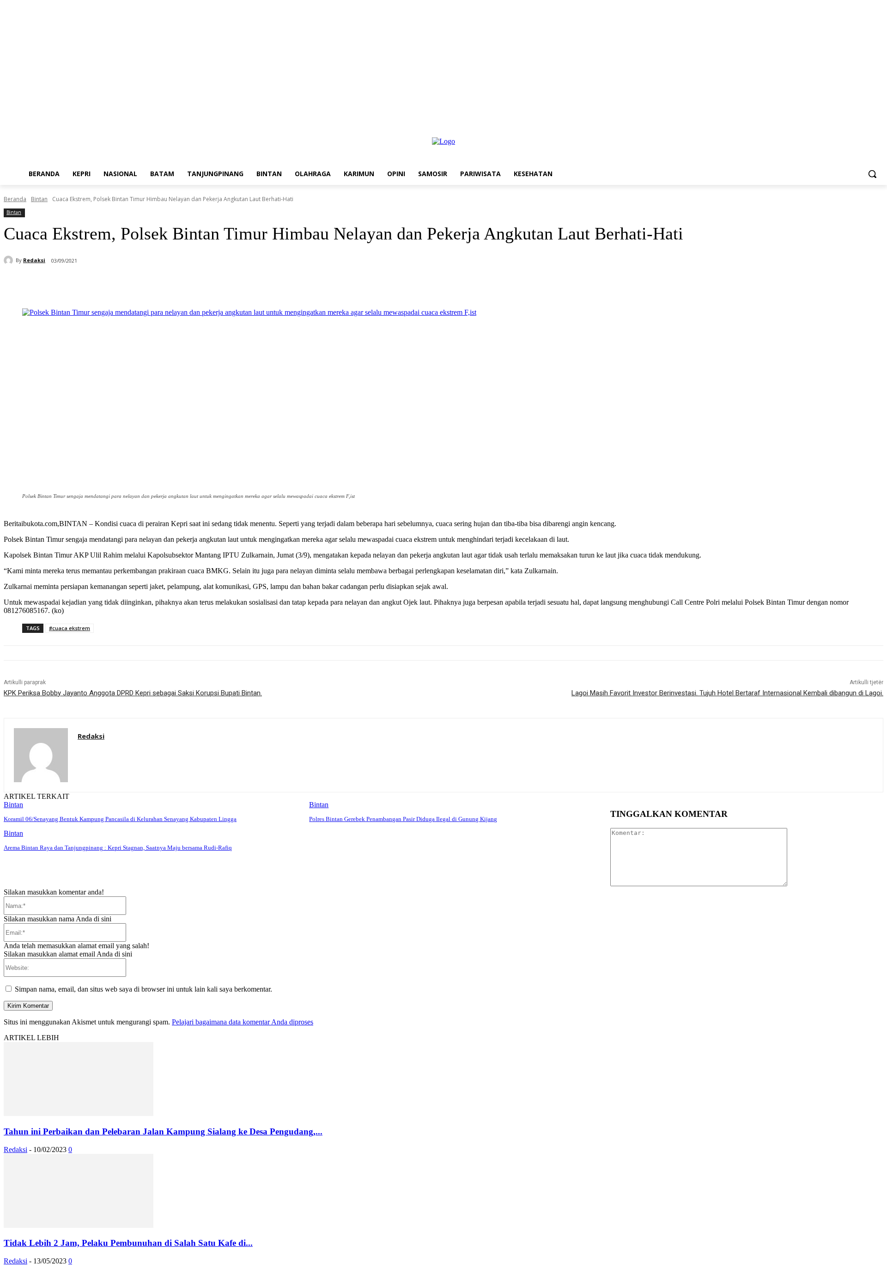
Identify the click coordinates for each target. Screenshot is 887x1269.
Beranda (15, 199)
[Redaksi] (10, 260)
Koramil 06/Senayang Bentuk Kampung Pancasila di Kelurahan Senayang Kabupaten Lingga (120, 818)
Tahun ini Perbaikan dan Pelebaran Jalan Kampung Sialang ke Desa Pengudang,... (163, 1131)
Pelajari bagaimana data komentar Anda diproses (242, 1022)
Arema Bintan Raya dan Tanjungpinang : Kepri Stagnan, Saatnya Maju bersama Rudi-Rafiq (118, 847)
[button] (872, 174)
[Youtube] (878, 131)
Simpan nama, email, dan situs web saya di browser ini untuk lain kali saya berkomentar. (143, 989)
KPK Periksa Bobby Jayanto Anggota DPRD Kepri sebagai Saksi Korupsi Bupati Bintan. (133, 693)
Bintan (39, 199)
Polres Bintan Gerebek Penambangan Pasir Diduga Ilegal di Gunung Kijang (403, 818)
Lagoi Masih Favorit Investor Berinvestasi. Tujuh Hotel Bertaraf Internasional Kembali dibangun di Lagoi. (727, 693)
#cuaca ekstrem (69, 628)
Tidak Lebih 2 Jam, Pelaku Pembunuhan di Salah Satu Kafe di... (128, 1243)
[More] (254, 284)
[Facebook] (852, 131)
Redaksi (34, 260)
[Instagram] (865, 131)
